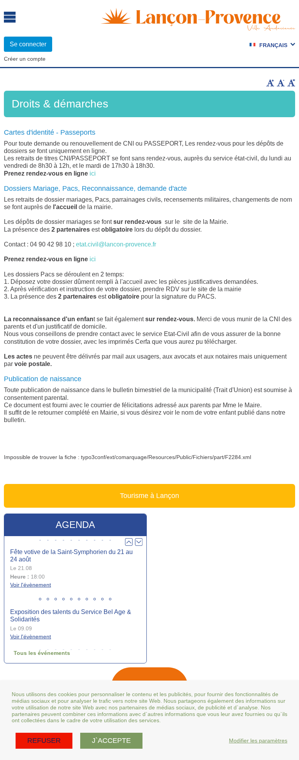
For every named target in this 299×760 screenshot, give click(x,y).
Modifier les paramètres (258, 740)
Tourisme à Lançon (149, 496)
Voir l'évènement (30, 585)
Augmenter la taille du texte (270, 83)
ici (93, 173)
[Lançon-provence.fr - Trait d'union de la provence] (197, 27)
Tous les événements (42, 653)
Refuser (44, 740)
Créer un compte (25, 59)
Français (273, 45)
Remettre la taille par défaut (291, 83)
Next (138, 542)
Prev (129, 542)
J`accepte (111, 740)
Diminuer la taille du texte (281, 83)
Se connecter (28, 44)
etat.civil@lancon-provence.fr (116, 244)
